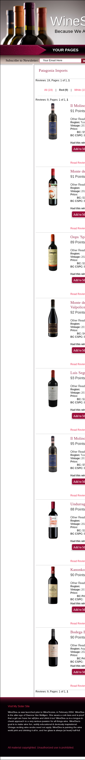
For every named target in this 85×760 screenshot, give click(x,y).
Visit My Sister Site (19, 706)
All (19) (48, 89)
